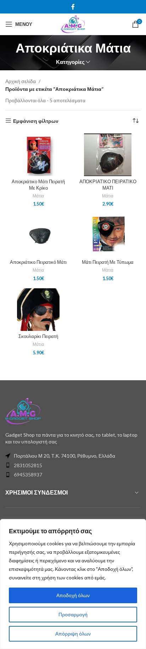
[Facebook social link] (73, 6)
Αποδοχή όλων (73, 595)
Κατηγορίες (70, 62)
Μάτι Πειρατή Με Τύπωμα (108, 262)
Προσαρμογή (73, 614)
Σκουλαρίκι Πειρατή (38, 336)
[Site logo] (73, 24)
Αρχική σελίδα (20, 81)
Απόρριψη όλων (73, 634)
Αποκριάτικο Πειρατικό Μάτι (38, 262)
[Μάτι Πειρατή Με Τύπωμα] (108, 235)
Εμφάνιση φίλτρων (35, 121)
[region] (73, 584)
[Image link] (23, 410)
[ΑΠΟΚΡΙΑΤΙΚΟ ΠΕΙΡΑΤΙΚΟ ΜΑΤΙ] (108, 154)
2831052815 (28, 465)
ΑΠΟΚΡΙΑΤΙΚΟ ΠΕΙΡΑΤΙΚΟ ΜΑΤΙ (107, 185)
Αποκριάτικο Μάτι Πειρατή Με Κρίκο (38, 185)
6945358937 (28, 474)
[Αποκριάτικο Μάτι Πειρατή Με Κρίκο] (38, 154)
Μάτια (38, 195)
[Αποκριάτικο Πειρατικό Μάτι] (38, 235)
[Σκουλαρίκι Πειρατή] (38, 309)
